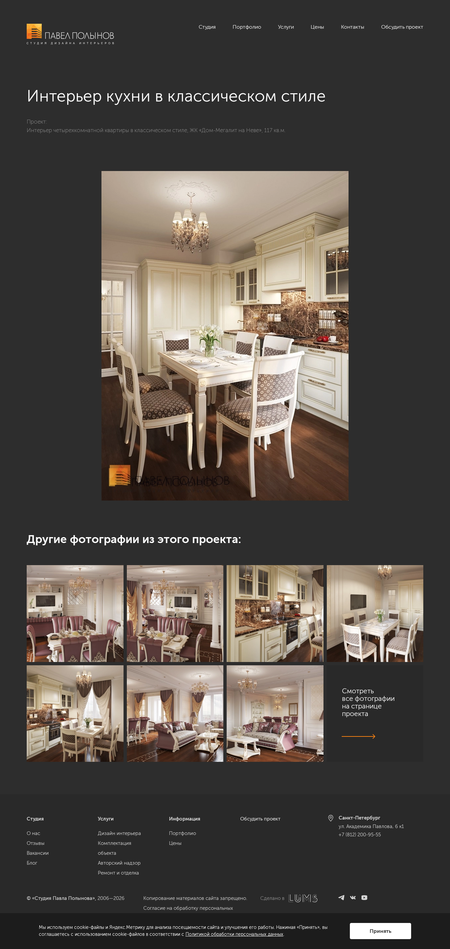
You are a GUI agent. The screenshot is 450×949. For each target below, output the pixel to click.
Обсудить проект (402, 27)
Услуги (286, 27)
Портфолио (247, 27)
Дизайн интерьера (119, 833)
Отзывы (35, 843)
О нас (33, 833)
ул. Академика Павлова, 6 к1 (371, 826)
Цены (317, 27)
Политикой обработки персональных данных (234, 934)
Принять (380, 931)
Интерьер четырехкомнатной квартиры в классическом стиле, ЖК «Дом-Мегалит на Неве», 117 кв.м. (156, 130)
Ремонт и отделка (118, 873)
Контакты (352, 27)
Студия (207, 27)
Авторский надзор (119, 863)
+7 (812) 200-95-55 (360, 835)
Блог (32, 863)
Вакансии (38, 853)
